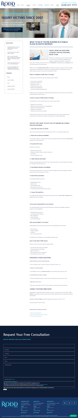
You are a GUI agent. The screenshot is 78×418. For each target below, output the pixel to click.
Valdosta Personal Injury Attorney (49, 415)
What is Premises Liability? (36, 312)
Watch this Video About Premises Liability (39, 314)
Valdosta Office (50, 401)
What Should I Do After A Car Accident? (13, 53)
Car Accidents (10, 80)
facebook (74, 403)
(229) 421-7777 (69, 5)
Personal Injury (11, 86)
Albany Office (36, 401)
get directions (23, 412)
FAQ (8, 83)
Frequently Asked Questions (36, 316)
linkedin (70, 403)
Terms (40, 384)
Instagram (65, 403)
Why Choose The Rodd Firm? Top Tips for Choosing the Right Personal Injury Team (13, 58)
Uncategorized (11, 89)
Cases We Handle (28, 5)
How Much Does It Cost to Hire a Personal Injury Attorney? (13, 48)
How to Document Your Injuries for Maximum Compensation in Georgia (13, 68)
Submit (5, 389)
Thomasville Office (25, 401)
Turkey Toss (57, 5)
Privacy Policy (44, 384)
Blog (8, 77)
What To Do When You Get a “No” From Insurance (13, 63)
